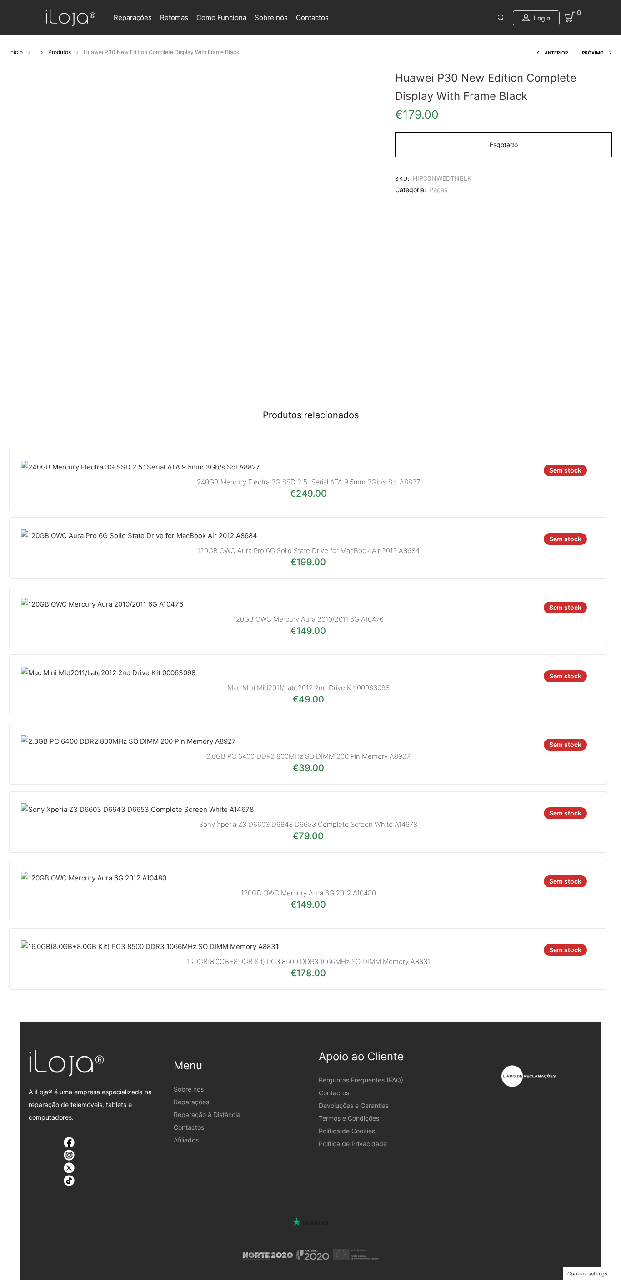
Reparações (133, 17)
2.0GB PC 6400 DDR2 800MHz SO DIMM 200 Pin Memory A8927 (308, 756)
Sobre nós (271, 17)
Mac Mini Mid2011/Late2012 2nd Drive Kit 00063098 (308, 687)
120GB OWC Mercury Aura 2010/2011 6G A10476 (308, 619)
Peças (438, 189)
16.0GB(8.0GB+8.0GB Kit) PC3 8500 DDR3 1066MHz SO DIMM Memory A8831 (308, 961)
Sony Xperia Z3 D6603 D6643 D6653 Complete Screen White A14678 (308, 824)
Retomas (174, 17)
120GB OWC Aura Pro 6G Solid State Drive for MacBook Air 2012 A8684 (308, 550)
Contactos (312, 17)
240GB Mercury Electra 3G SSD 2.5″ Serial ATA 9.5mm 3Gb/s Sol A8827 (308, 482)
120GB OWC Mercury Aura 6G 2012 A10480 (308, 893)
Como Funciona (221, 17)
